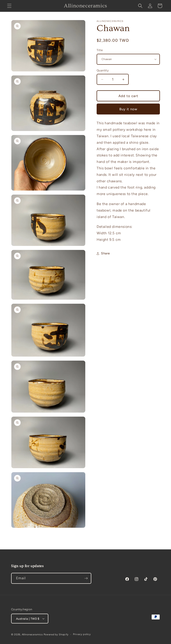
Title (100, 50)
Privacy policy (82, 634)
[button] (9, 6)
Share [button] (105, 253)
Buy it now (128, 109)
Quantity (103, 70)
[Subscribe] (86, 578)
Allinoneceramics (32, 634)
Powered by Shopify (56, 634)
